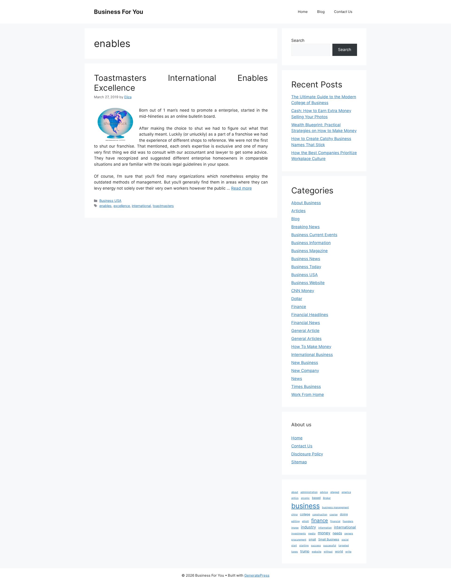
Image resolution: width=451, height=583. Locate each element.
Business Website (308, 282)
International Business (312, 354)
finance (319, 520)
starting (304, 545)
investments (298, 533)
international (141, 206)
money (324, 533)
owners (348, 533)
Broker (327, 498)
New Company (305, 370)
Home (303, 11)
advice (324, 492)
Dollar (296, 298)
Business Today (306, 266)
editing (295, 521)
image (295, 527)
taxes (294, 551)
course (334, 514)
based (316, 498)
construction (319, 514)
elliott (305, 521)
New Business (304, 362)
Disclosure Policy (307, 454)
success (316, 545)
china (294, 514)
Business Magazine (309, 250)
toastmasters (163, 206)
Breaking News (305, 226)
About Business (306, 202)
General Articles (306, 338)
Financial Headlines (309, 314)
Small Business (328, 539)
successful (329, 545)
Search (297, 40)
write (348, 551)
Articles (298, 210)
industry (308, 527)
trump (304, 551)
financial (335, 521)
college (305, 514)
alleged (334, 492)
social (345, 539)
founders (348, 521)
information (325, 527)
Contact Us (343, 11)
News (296, 378)
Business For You (118, 11)
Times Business (306, 386)
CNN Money (302, 290)
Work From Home (307, 394)
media (311, 533)
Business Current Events (314, 234)
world (339, 551)
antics (295, 498)
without (328, 551)
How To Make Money (311, 346)
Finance (298, 306)
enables (105, 206)
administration (309, 492)
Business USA (110, 201)
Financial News (305, 322)
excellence (121, 206)
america (346, 492)
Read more (241, 188)
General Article (305, 330)
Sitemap (299, 462)
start (294, 545)
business (305, 506)
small (312, 539)
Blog (321, 11)
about (294, 492)
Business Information (311, 242)
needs (337, 533)
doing (344, 514)
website (316, 551)
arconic (305, 498)
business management (335, 507)
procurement (298, 539)
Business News (305, 258)
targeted (343, 545)
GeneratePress (256, 575)
